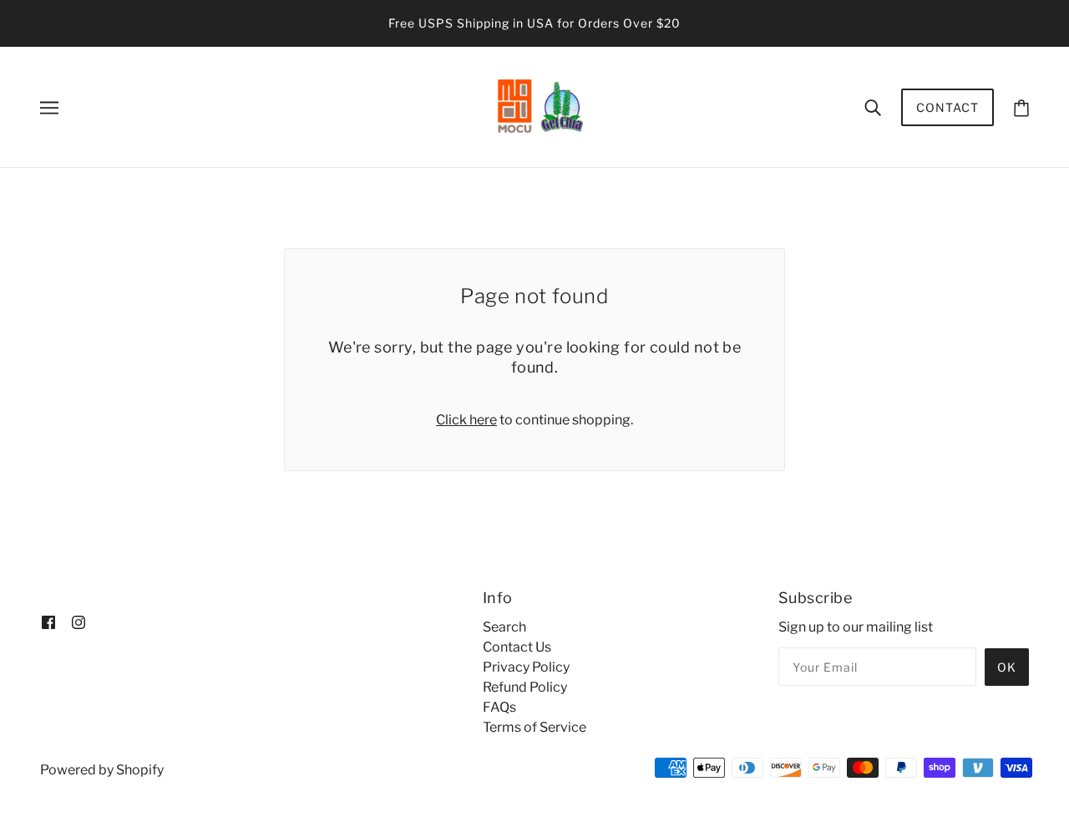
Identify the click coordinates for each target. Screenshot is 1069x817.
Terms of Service (534, 727)
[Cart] (1021, 107)
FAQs (499, 707)
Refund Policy (525, 687)
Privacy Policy (526, 667)
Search (504, 627)
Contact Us (517, 647)
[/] (539, 106)
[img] (48, 621)
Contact (947, 107)
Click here (466, 420)
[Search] (872, 107)
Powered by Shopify (102, 770)
